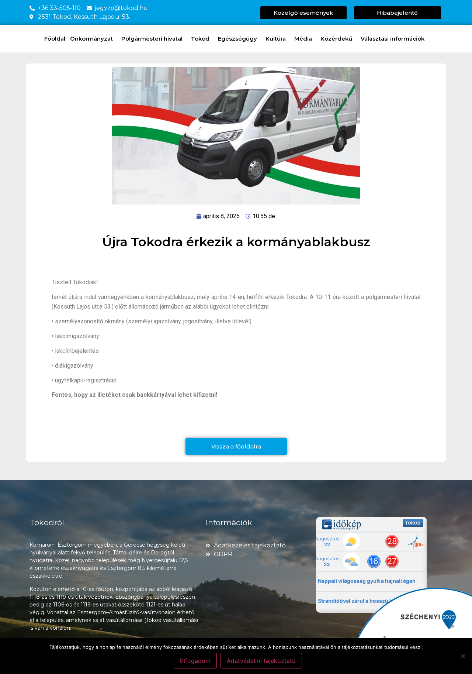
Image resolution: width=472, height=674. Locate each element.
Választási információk (392, 38)
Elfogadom (195, 660)
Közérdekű (336, 38)
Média (303, 38)
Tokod (200, 38)
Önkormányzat (91, 38)
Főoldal (54, 38)
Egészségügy (237, 38)
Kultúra (276, 38)
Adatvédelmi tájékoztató (261, 660)
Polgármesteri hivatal (152, 38)
